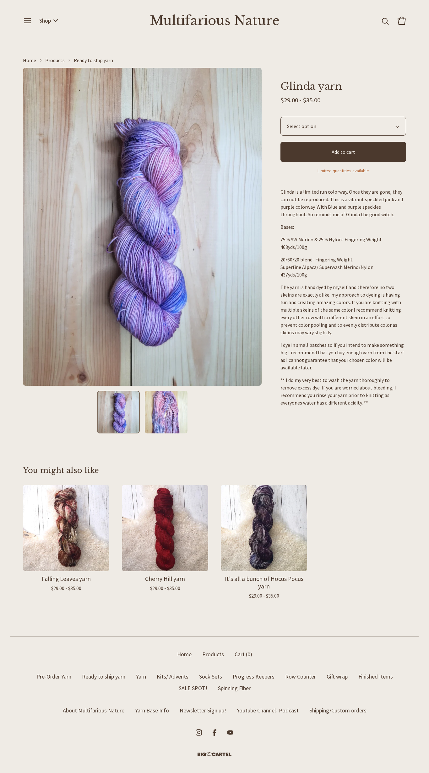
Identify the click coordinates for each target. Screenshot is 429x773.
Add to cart (343, 152)
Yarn (141, 676)
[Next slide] (253, 226)
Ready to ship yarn (93, 60)
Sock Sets (210, 676)
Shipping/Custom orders (338, 710)
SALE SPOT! (193, 688)
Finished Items (375, 676)
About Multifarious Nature (93, 710)
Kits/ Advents (172, 676)
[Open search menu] (385, 20)
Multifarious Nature (215, 21)
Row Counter (300, 676)
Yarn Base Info (152, 710)
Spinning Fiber (234, 688)
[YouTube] (230, 732)
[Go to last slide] (32, 226)
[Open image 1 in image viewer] (142, 227)
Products (55, 60)
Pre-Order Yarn (53, 676)
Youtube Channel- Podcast (268, 710)
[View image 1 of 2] (118, 412)
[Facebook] (214, 732)
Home (29, 60)
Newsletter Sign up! (203, 710)
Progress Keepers (253, 676)
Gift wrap (337, 676)
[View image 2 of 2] (166, 412)
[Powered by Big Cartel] (214, 754)
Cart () (243, 654)
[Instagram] (199, 732)
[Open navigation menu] (27, 20)
